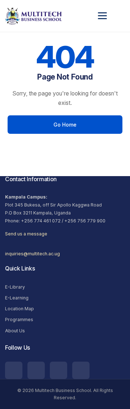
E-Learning (17, 298)
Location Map (19, 308)
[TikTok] (13, 370)
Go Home (65, 125)
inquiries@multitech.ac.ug (32, 253)
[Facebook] (58, 370)
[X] (81, 370)
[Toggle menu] (107, 16)
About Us (15, 330)
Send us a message (26, 234)
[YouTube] (36, 370)
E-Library (15, 287)
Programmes (19, 319)
